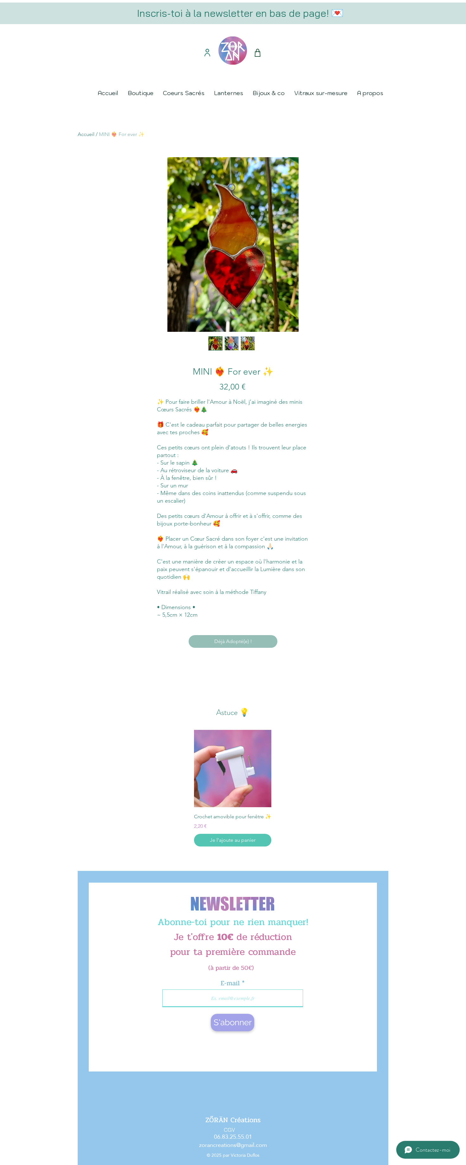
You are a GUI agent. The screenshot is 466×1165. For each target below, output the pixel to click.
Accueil (86, 134)
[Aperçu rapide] (232, 768)
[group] (232, 788)
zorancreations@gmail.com (233, 1145)
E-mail (231, 983)
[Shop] (257, 53)
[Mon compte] (207, 52)
